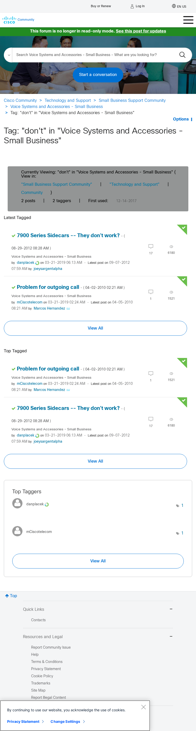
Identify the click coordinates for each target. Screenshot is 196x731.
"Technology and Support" (134, 185)
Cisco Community (20, 101)
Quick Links (33, 610)
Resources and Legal (43, 637)
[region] (75, 715)
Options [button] (181, 119)
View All (95, 328)
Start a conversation (98, 75)
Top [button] (13, 596)
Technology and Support (68, 101)
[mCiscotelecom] (34, 537)
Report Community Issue (51, 647)
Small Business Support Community (132, 101)
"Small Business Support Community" (56, 185)
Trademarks (40, 683)
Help (35, 655)
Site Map (38, 690)
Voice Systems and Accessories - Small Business (56, 107)
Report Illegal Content (48, 698)
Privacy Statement (23, 721)
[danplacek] (32, 510)
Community (32, 193)
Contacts (38, 620)
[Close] (143, 707)
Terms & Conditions (47, 662)
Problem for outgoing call (71, 287)
